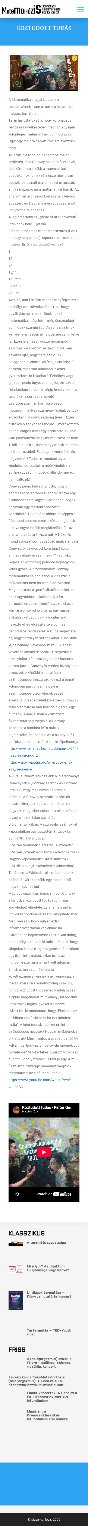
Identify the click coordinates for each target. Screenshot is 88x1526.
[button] (80, 9)
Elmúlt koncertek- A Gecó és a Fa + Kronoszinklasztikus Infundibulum (52, 1397)
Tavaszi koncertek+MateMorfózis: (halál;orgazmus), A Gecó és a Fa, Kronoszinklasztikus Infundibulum (37, 1381)
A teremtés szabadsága (46, 1242)
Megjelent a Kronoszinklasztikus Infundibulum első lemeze (47, 1415)
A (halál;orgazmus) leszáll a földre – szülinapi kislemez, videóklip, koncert (49, 1363)
